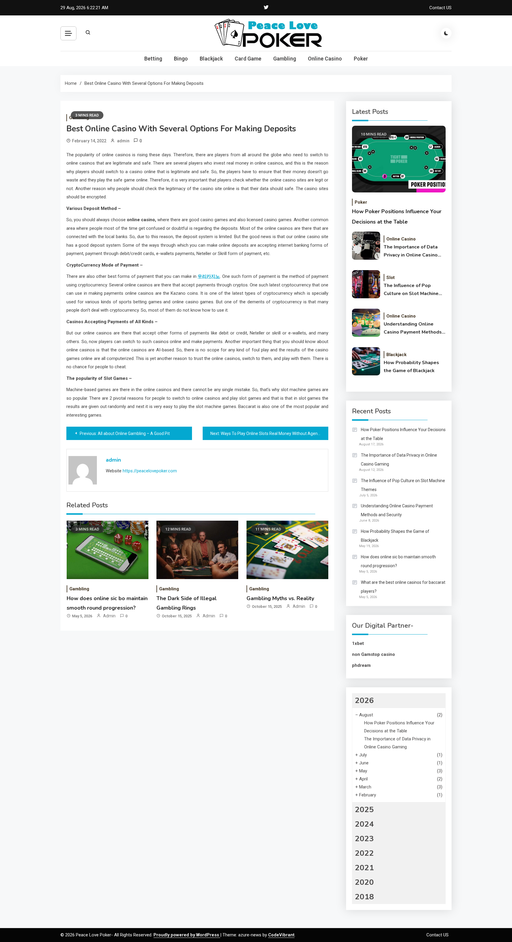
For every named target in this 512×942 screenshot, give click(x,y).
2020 (364, 882)
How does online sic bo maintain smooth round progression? (398, 561)
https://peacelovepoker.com (150, 471)
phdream (361, 665)
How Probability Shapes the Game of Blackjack (411, 366)
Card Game (248, 58)
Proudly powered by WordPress (186, 935)
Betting (153, 58)
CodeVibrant (281, 935)
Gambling (284, 58)
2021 (364, 868)
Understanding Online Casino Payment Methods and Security (413, 328)
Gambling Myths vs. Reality (280, 598)
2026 (364, 700)
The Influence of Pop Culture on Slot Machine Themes (411, 290)
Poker (361, 58)
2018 (364, 897)
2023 (364, 838)
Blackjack (211, 58)
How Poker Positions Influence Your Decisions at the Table (403, 434)
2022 (364, 853)
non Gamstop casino (373, 654)
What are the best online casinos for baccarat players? (403, 587)
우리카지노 (209, 276)
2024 (364, 824)
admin (123, 140)
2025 (364, 809)
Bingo (181, 58)
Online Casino (325, 58)
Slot (390, 277)
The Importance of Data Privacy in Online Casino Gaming (411, 251)
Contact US (440, 7)
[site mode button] (446, 33)
